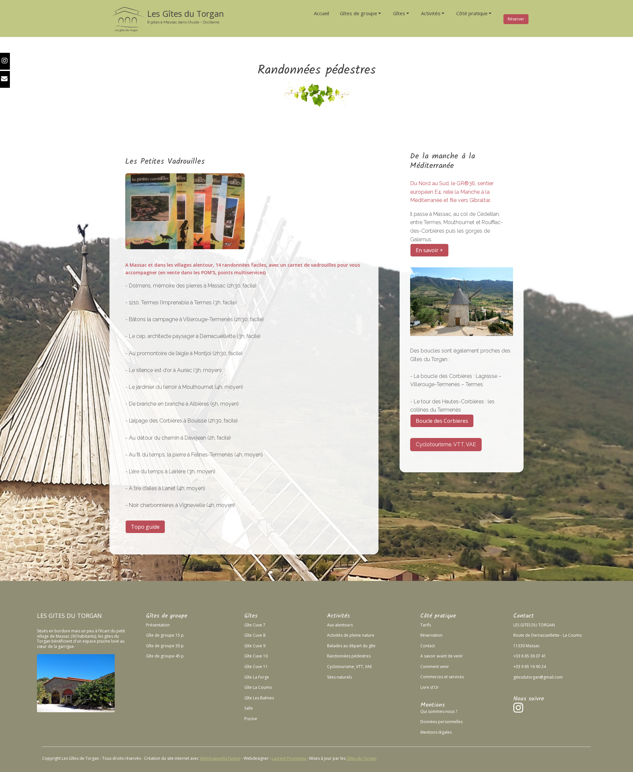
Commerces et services (442, 677)
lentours (345, 625)
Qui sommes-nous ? (438, 711)
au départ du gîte (359, 646)
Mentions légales (436, 732)
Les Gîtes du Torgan (185, 13)
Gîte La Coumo (258, 687)
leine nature (363, 635)
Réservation (431, 635)
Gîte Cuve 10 (256, 656)
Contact (427, 646)
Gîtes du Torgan (362, 758)
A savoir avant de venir (441, 656)
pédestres (360, 656)
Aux (330, 625)
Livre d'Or (429, 687)
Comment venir (434, 666)
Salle (248, 708)
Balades (334, 646)
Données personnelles (441, 721)
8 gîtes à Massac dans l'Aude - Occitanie (183, 22)
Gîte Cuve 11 (256, 666)
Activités (335, 635)
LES (42, 616)
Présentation (158, 625)
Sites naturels (339, 677)
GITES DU (62, 616)
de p (347, 635)
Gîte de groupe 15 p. (165, 635)
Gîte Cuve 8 (254, 635)
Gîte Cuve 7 (254, 625)
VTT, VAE (363, 666)
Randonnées (338, 656)
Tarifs (425, 625)
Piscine (250, 719)
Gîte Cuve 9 (254, 646)
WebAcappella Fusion (220, 758)
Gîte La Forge (256, 677)
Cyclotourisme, (341, 666)
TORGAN (89, 616)
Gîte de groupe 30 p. (165, 646)
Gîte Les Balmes (259, 698)
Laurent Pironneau (289, 758)
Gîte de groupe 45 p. (165, 656)
